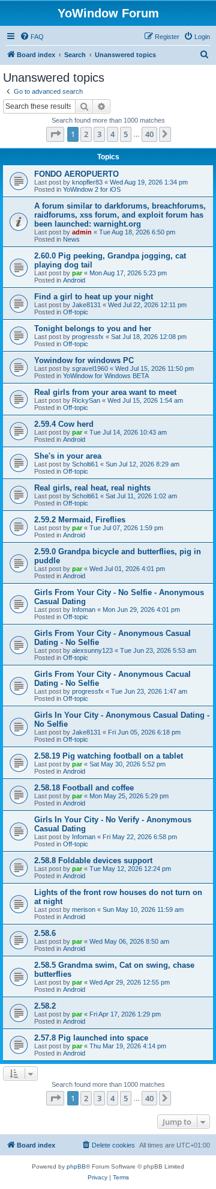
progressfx (88, 336)
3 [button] (99, 134)
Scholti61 (85, 464)
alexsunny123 (92, 650)
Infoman (83, 609)
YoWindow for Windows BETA (106, 375)
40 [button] (149, 134)
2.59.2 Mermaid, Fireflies (79, 519)
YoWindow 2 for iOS (92, 189)
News (71, 239)
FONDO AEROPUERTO (76, 174)
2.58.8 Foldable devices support (93, 860)
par (77, 273)
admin (82, 232)
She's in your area (67, 455)
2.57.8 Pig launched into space (91, 1037)
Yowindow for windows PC (84, 360)
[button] (55, 134)
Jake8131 (86, 304)
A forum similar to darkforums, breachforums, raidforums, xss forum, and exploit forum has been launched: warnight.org (120, 214)
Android (74, 280)
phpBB (76, 1166)
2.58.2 (45, 1005)
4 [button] (112, 134)
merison (83, 909)
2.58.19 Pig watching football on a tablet (108, 755)
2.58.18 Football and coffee (84, 787)
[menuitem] (32, 36)
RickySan (86, 400)
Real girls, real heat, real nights (92, 487)
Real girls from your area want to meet (105, 392)
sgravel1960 (90, 368)
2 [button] (86, 134)
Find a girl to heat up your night (93, 296)
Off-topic (75, 312)
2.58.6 (45, 933)
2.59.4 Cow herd (64, 424)
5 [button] (126, 134)
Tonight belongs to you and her (92, 328)
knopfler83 (87, 182)
